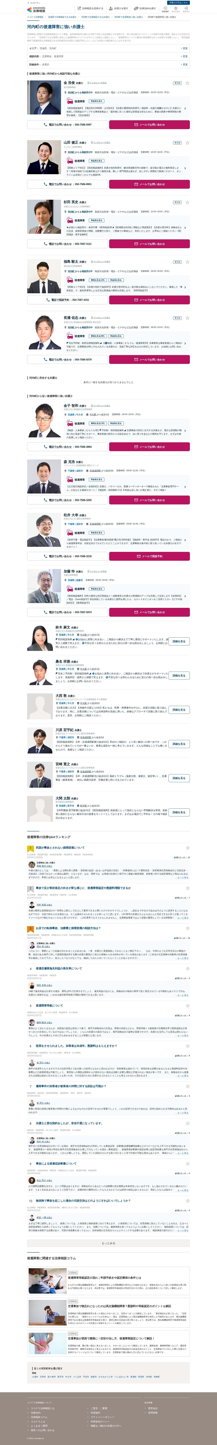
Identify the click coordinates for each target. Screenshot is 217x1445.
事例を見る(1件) (98, 280)
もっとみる (108, 1243)
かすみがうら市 (105, 1377)
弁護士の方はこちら (178, 2)
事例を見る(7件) (98, 423)
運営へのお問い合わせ (43, 1430)
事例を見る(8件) (98, 336)
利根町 (157, 1377)
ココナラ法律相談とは (43, 1408)
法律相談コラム (39, 1417)
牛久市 (79, 414)
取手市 (70, 805)
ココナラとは (38, 1421)
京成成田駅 (95, 470)
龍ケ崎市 (52, 1377)
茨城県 (71, 414)
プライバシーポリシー (102, 1417)
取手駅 (83, 805)
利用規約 (95, 1412)
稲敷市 (79, 580)
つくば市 (77, 1377)
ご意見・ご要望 (99, 1408)
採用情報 (152, 1412)
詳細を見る (179, 641)
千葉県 (71, 471)
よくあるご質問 (39, 1425)
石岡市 (43, 1377)
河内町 (71, 92)
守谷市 (86, 1377)
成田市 (79, 471)
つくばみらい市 (121, 1377)
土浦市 (35, 1377)
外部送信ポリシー (100, 1421)
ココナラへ (35, 3)
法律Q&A (36, 1412)
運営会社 (152, 1408)
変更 (185, 48)
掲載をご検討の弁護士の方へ (106, 1425)
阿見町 (141, 1377)
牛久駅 (93, 414)
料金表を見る (96, 101)
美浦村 (133, 1377)
